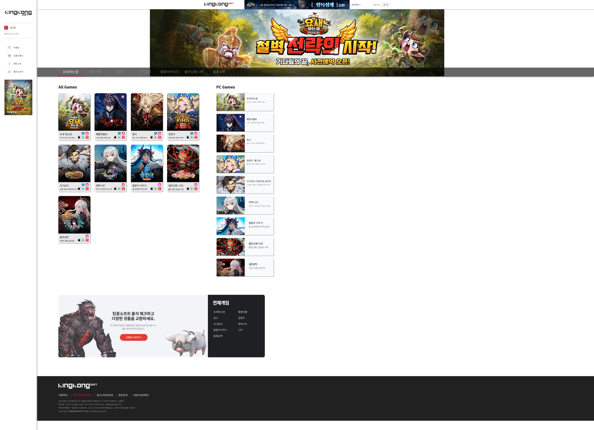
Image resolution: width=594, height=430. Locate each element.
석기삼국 (217, 324)
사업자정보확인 (141, 395)
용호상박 (217, 336)
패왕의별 (242, 312)
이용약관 (63, 395)
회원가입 (376, 4)
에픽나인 (242, 324)
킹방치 (241, 318)
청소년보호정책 (105, 395)
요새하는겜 (219, 312)
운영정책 (122, 395)
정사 (215, 318)
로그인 (385, 4)
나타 (240, 330)
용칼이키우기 (220, 330)
